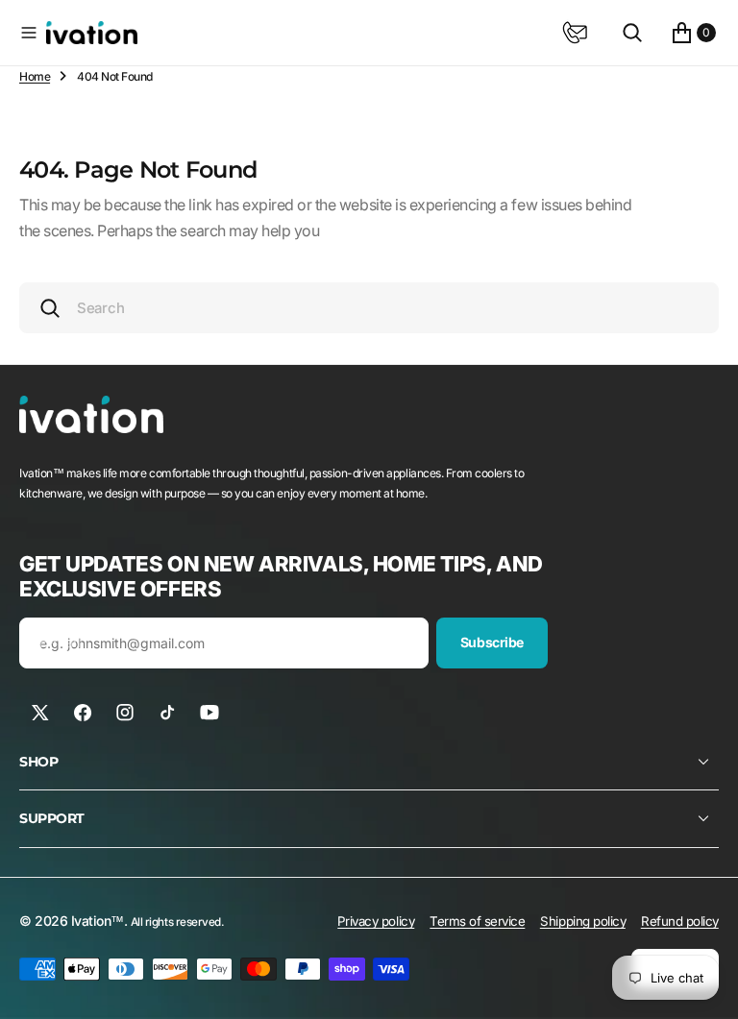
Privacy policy (375, 921)
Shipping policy (583, 921)
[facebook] (83, 712)
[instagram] (125, 712)
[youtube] (209, 712)
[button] (28, 32)
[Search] (632, 33)
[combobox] (369, 307)
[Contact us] (575, 33)
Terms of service (477, 921)
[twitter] (40, 712)
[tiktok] (167, 712)
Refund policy (680, 921)
